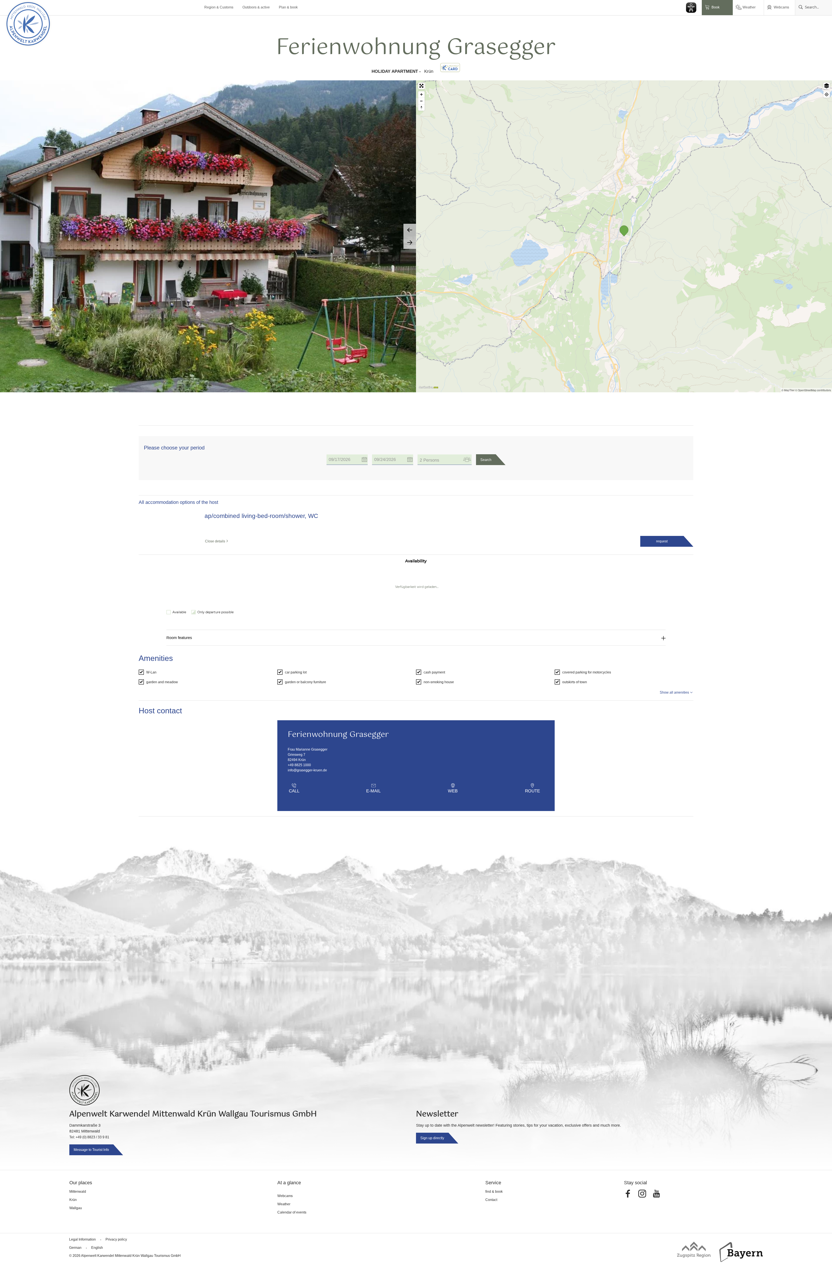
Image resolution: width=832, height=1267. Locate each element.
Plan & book (288, 7)
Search (485, 460)
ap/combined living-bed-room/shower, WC (261, 516)
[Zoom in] (421, 94)
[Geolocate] (826, 94)
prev (409, 230)
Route (532, 1006)
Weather (749, 7)
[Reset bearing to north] (421, 107)
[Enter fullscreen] (421, 86)
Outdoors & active (256, 7)
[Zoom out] (421, 101)
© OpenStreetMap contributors (813, 390)
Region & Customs (218, 7)
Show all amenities (674, 907)
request (662, 541)
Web (453, 1006)
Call (294, 1006)
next (409, 242)
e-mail (373, 1006)
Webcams (781, 7)
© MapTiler (788, 390)
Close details (215, 541)
